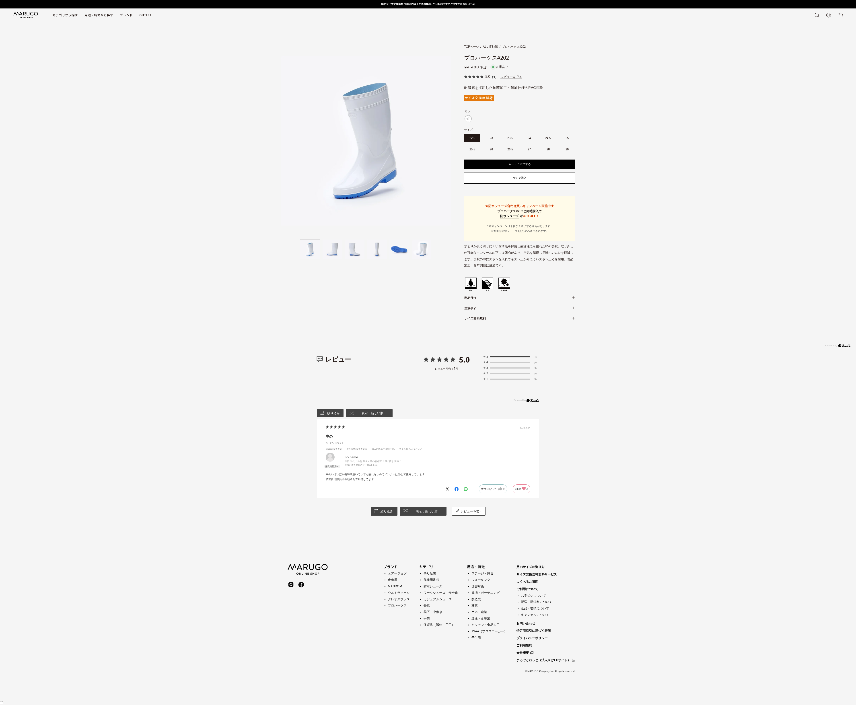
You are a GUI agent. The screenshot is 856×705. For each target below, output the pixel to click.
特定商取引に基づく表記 (533, 630)
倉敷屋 (392, 579)
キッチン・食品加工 (485, 625)
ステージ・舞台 (482, 573)
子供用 (476, 637)
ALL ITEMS (490, 46)
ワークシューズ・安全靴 (441, 592)
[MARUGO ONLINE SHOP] (25, 15)
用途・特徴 (476, 566)
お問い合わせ (525, 623)
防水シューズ (509, 216)
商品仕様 (470, 297)
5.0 (464, 360)
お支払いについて (533, 595)
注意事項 (470, 308)
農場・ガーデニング (485, 592)
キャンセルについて (535, 615)
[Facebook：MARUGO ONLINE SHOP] (301, 584)
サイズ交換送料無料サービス (536, 574)
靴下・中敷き (433, 612)
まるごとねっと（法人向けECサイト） (543, 660)
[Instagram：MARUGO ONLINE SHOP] (291, 584)
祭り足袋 (430, 573)
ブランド (390, 566)
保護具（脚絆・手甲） (439, 625)
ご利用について (527, 589)
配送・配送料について (536, 602)
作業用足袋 (431, 579)
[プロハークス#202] (310, 249)
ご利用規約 (524, 645)
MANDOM (395, 586)
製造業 (476, 599)
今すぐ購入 (520, 177)
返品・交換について (535, 608)
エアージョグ (397, 573)
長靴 (427, 605)
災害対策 (477, 586)
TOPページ (471, 46)
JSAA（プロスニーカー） (489, 631)
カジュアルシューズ (438, 599)
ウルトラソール (399, 592)
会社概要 (522, 652)
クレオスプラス (399, 599)
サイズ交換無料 (475, 318)
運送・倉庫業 (480, 618)
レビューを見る (511, 77)
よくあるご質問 (527, 581)
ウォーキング (480, 579)
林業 (474, 605)
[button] (126, 15)
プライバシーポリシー (532, 638)
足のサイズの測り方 (530, 567)
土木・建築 (479, 612)
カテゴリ (426, 566)
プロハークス (397, 605)
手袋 (427, 618)
